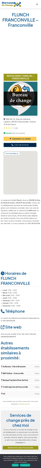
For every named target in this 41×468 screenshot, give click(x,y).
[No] (39, 461)
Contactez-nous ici (24, 404)
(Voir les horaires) (18, 133)
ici (11, 223)
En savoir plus (25, 465)
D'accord (15, 465)
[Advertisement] (20, 51)
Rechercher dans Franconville (20, 448)
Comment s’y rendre (21, 139)
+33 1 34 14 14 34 (21, 145)
